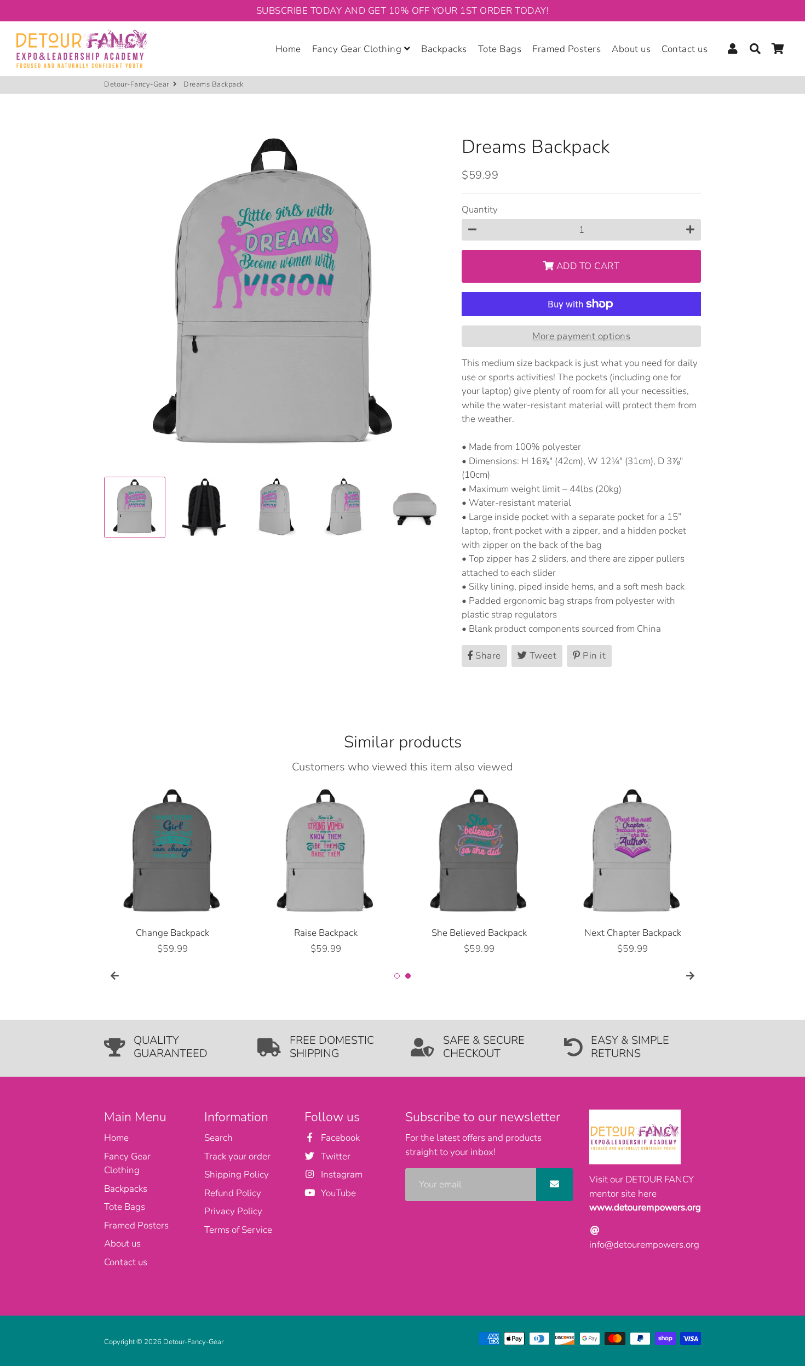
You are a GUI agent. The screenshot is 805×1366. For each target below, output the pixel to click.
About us (631, 49)
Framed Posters (566, 49)
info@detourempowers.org (644, 1244)
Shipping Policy (236, 1174)
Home (288, 49)
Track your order (237, 1156)
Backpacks (444, 49)
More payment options (581, 336)
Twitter (334, 1156)
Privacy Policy (233, 1211)
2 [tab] (408, 976)
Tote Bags (500, 49)
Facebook (339, 1137)
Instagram (340, 1174)
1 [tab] (397, 976)
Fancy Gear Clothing (358, 49)
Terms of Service (238, 1230)
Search (218, 1137)
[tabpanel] (172, 870)
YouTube (337, 1193)
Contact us (685, 49)
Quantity (480, 209)
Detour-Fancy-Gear (136, 84)
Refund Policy (232, 1193)
